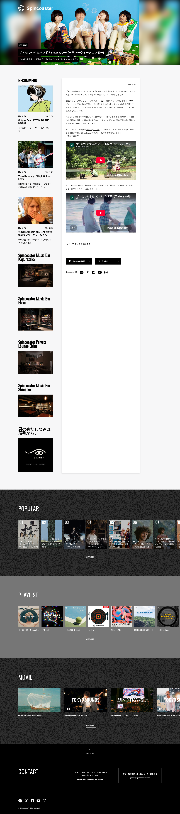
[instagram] (106, 274)
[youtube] (100, 274)
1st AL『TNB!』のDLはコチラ (78, 244)
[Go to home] (35, 7)
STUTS (96, 130)
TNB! (101, 101)
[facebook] (94, 274)
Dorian (89, 130)
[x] (88, 274)
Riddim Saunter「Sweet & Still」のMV (87, 185)
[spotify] (82, 274)
